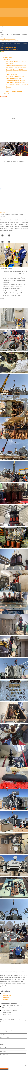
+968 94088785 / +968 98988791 (9, 41)
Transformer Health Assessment (15, 76)
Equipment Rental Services (13, 78)
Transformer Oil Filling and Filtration (16, 61)
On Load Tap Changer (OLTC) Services (16, 70)
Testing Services (11, 72)
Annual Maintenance (11, 74)
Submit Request (4, 1068)
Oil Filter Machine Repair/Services (15, 80)
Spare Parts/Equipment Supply (14, 91)
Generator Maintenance (12, 89)
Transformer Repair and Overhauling (16, 68)
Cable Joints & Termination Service (15, 82)
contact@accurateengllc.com (7, 39)
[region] (14, 142)
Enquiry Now (3, 96)
